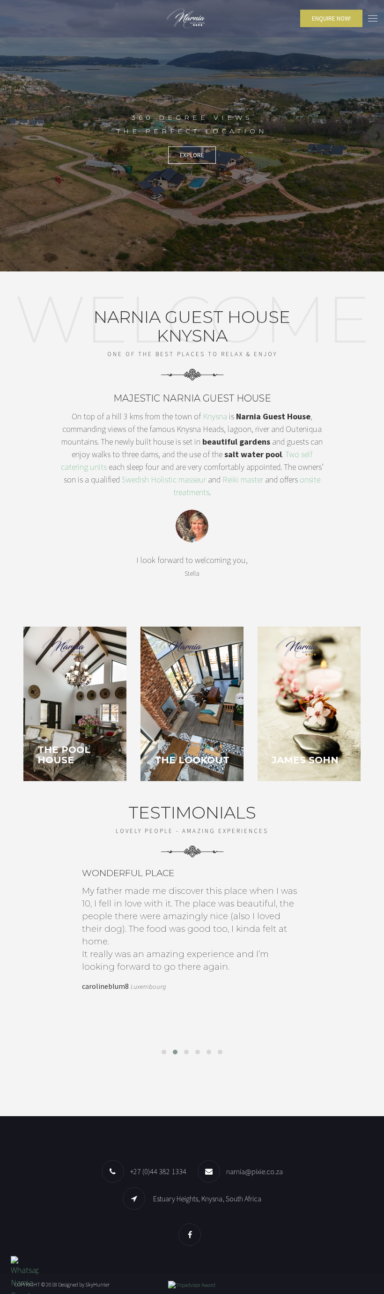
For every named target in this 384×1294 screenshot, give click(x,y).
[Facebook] (192, 1234)
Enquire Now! (331, 18)
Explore (192, 155)
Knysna (215, 416)
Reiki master (242, 479)
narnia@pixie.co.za (254, 1171)
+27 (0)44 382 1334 (158, 1171)
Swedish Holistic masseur (164, 479)
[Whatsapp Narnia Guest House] (25, 1284)
